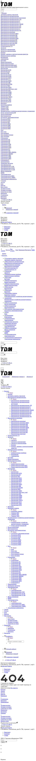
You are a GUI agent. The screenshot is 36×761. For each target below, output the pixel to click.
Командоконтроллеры (17, 464)
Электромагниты (16, 603)
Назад (11, 392)
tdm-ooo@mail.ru (7, 222)
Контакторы (14, 472)
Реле (12, 549)
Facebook (7, 228)
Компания (11, 628)
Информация (4, 702)
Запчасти (14, 440)
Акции (3, 691)
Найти (3, 742)
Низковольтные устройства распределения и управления (19, 523)
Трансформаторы (16, 590)
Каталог (10, 394)
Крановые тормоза (16, 511)
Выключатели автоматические (20, 400)
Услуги (3, 692)
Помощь (3, 713)
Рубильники (15, 560)
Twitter (6, 230)
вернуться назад (5, 688)
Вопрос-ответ (5, 721)
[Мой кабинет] (1, 366)
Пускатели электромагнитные (20, 533)
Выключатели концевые (18, 421)
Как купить (11, 619)
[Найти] (2, 11)
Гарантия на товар (6, 708)
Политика (4, 711)
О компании (4, 699)
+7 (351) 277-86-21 (6, 199)
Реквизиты (4, 710)
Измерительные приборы (18, 453)
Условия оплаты (5, 705)
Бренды (3, 694)
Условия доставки (6, 707)
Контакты (4, 700)
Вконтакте (7, 226)
